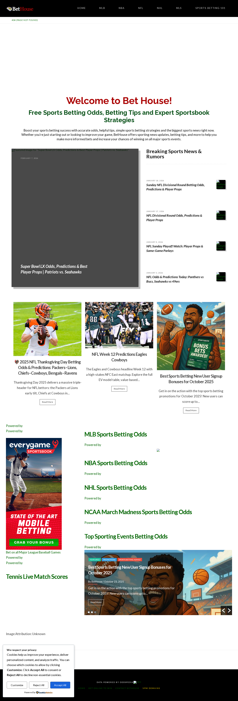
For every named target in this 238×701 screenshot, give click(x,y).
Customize (17, 685)
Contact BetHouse (127, 688)
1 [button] (89, 612)
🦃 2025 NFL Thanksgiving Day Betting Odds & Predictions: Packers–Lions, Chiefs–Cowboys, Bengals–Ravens (47, 367)
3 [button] (95, 612)
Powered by (14, 426)
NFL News (94, 554)
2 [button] (92, 612)
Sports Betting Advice (114, 554)
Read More (47, 402)
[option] (47, 355)
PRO (138, 682)
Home (81, 688)
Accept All (60, 685)
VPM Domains (151, 688)
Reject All (38, 685)
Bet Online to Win (100, 688)
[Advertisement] (119, 51)
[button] (223, 610)
